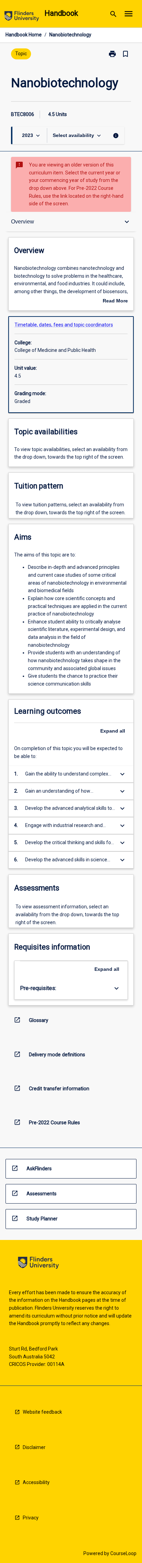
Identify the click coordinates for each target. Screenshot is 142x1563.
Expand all (112, 731)
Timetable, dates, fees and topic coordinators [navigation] (63, 324)
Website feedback (42, 1412)
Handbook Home (24, 34)
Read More (115, 301)
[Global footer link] (38, 1264)
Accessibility (36, 1482)
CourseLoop (123, 1553)
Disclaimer (34, 1447)
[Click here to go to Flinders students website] (21, 17)
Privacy (31, 1517)
